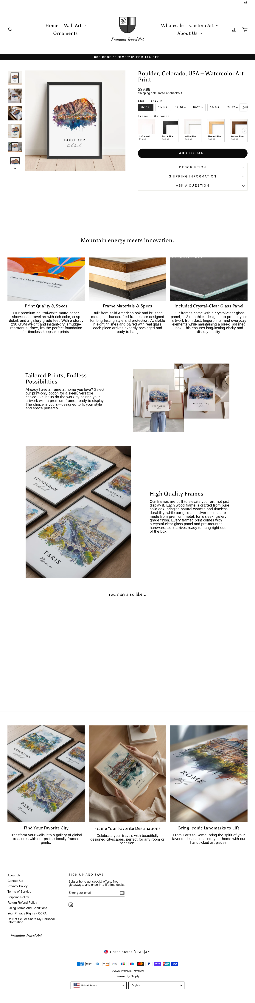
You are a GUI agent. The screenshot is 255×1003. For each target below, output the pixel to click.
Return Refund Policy (22, 902)
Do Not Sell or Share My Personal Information (31, 920)
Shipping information (193, 176)
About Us (188, 33)
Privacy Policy (17, 886)
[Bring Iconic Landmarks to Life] (209, 773)
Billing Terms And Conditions (27, 908)
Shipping (144, 93)
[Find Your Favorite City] (46, 773)
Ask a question (192, 185)
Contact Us (15, 881)
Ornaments (65, 33)
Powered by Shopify (127, 976)
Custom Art (202, 25)
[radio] (145, 107)
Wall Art (73, 25)
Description (192, 167)
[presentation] (243, 107)
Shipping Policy (18, 897)
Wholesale (172, 25)
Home (51, 25)
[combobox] (99, 985)
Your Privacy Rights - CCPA (26, 913)
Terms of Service (19, 891)
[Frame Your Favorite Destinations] (127, 773)
